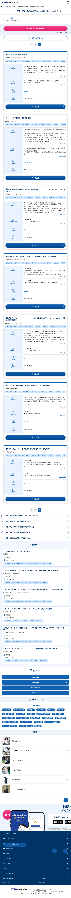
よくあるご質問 (7, 858)
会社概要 (5, 868)
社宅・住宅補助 (19, 710)
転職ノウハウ (6, 853)
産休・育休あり (36, 61)
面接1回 (38, 726)
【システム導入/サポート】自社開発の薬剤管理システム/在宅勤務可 (28, 450)
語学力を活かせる (26, 726)
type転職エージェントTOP (10, 834)
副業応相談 (38, 722)
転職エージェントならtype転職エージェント (10, 2)
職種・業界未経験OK (10, 722)
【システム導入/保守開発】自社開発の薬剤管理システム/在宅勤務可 (28, 387)
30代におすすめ (22, 718)
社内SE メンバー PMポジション (16, 56)
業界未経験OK (60, 718)
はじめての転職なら (18, 760)
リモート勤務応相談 (9, 726)
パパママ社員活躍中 (52, 722)
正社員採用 (9, 61)
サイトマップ (6, 863)
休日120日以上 (26, 61)
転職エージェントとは (8, 838)
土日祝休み (17, 61)
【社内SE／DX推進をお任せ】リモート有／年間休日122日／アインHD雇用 (30, 258)
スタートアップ (26, 722)
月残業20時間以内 (46, 61)
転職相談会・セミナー (8, 848)
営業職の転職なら (17, 779)
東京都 (26, 91)
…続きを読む (62, 76)
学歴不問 (51, 197)
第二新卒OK (35, 718)
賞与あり (56, 61)
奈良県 (30, 162)
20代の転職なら (16, 770)
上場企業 (61, 710)
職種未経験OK (47, 718)
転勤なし (62, 61)
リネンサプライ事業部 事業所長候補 (18, 119)
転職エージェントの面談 (9, 843)
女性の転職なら (16, 741)
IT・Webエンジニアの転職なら (21, 750)
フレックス (63, 124)
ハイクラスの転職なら (18, 789)
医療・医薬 (8, 6)
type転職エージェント (1, 6)
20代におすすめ (8, 718)
